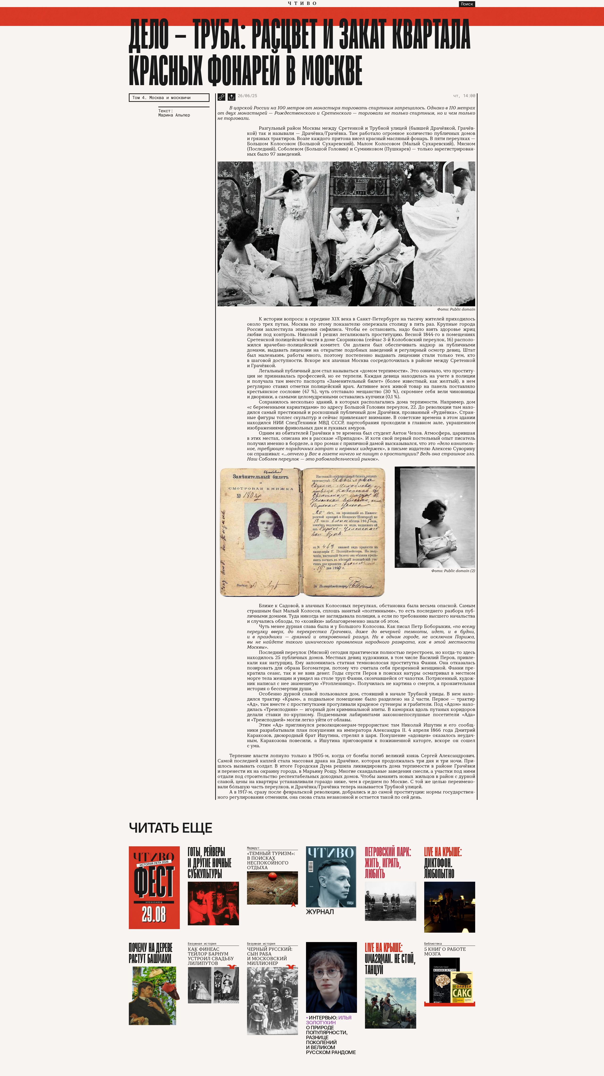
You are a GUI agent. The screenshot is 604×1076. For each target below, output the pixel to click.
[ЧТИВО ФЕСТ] (154, 887)
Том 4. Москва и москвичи (161, 97)
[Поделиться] (231, 97)
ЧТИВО (303, 3)
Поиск (467, 4)
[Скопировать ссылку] (221, 97)
